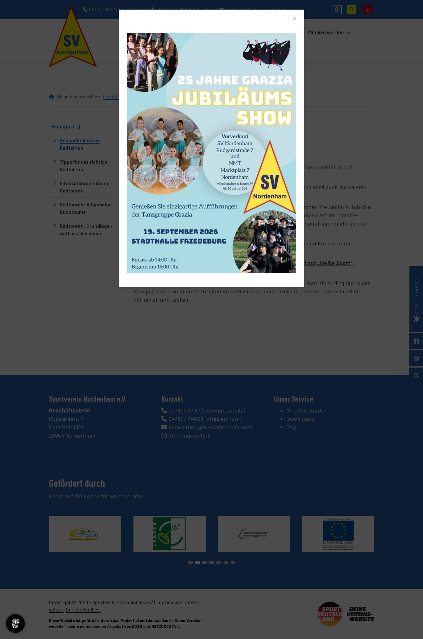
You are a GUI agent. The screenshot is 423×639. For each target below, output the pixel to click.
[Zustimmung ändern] (15, 623)
